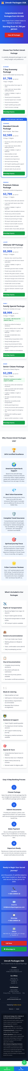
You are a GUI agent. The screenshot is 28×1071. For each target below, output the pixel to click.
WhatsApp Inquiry (8, 112)
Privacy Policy (6, 993)
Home (17, 1009)
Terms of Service (16, 993)
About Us (11, 1009)
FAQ (24, 993)
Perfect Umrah (17, 1005)
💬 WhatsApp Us (9, 949)
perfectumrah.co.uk (14, 997)
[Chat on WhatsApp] (24, 1062)
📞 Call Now (8, 943)
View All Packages (14, 35)
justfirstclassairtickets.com (14, 999)
